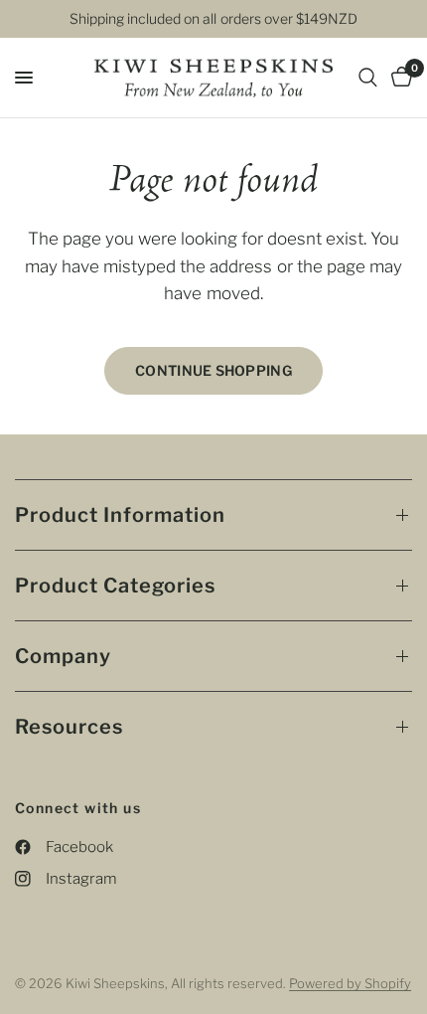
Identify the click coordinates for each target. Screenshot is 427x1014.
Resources (69, 727)
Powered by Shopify (350, 983)
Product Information (120, 515)
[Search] (368, 77)
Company (63, 656)
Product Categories (115, 585)
